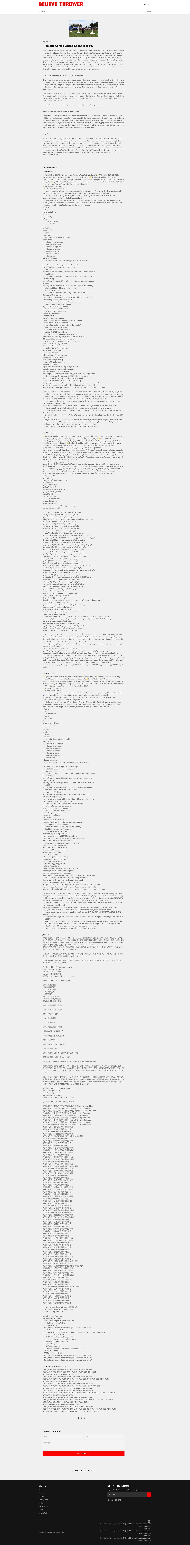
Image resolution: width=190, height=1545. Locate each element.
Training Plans (43, 1500)
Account (149, 11)
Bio (40, 1490)
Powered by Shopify (59, 1532)
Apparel (41, 1496)
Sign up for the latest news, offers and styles (123, 1490)
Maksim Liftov (43, 1506)
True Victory (43, 1493)
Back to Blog (84, 1470)
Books (41, 1503)
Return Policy (43, 1513)
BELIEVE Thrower (48, 1532)
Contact (41, 1510)
